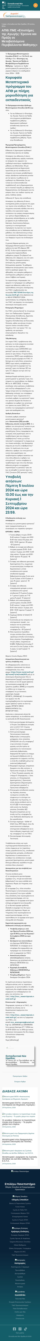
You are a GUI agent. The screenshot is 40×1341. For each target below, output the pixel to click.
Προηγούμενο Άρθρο (20, 1076)
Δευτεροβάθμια (20, 1273)
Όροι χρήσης (20, 1333)
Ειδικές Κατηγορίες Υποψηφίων (20, 1248)
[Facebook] (14, 1329)
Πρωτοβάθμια (20, 1270)
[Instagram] (20, 1329)
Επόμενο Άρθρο (20, 1082)
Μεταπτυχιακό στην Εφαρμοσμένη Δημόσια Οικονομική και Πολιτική (17, 1140)
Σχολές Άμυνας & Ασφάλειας (20, 1238)
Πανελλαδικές (20, 1280)
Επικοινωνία (20, 1318)
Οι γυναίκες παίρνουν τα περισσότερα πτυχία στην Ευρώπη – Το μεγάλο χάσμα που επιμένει (18, 1122)
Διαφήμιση (20, 1315)
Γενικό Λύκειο (20, 1207)
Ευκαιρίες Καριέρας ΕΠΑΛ (20, 1235)
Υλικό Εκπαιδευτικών (20, 1308)
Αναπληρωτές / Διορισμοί (20, 1267)
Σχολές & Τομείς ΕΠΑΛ (20, 1220)
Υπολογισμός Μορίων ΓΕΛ (20, 1213)
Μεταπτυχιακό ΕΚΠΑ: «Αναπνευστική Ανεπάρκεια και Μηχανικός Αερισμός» (18, 1103)
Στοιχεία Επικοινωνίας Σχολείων (20, 1302)
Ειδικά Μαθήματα (20, 1245)
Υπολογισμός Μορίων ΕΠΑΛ (20, 1223)
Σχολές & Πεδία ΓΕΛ (20, 1210)
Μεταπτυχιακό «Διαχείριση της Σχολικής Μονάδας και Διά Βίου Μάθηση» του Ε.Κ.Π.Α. (19, 1158)
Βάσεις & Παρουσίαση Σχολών (20, 1203)
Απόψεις (20, 1287)
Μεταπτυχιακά (20, 1283)
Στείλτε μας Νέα (20, 1312)
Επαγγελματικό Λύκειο (20, 1216)
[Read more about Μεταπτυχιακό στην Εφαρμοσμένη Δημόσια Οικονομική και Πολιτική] (20, 1134)
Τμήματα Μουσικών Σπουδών (20, 1242)
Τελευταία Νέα (20, 1299)
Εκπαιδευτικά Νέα (15, 3)
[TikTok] (25, 1329)
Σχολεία (20, 1277)
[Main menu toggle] (35, 5)
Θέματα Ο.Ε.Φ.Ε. (20, 1252)
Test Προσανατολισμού (20, 1255)
